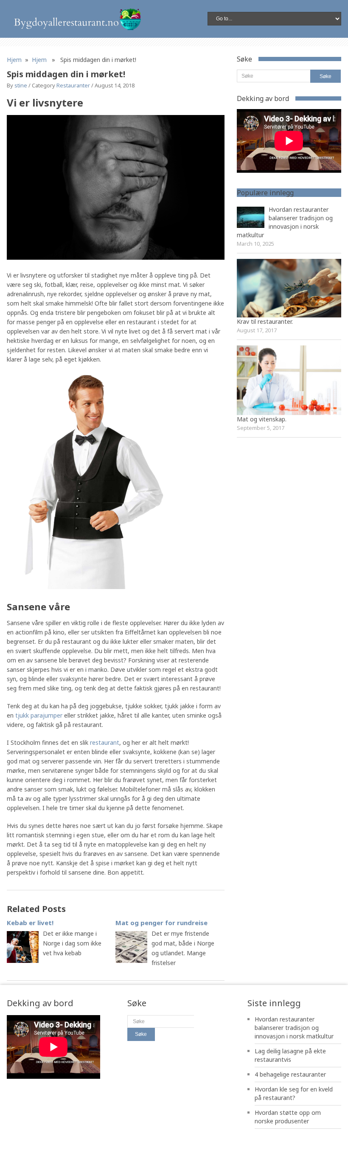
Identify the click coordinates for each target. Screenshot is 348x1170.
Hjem (14, 60)
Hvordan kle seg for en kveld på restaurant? (294, 1093)
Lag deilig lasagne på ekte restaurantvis (290, 1055)
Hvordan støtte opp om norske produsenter (288, 1116)
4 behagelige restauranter (290, 1074)
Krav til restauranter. (265, 321)
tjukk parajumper (38, 715)
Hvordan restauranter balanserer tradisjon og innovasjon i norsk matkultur (285, 222)
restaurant (104, 742)
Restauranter (73, 85)
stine (20, 85)
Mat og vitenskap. (261, 419)
